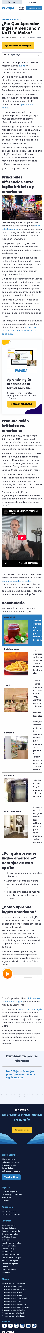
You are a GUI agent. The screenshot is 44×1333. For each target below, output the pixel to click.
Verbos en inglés (9, 1249)
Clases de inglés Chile (11, 1301)
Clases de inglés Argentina (13, 1292)
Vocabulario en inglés (11, 1243)
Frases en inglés (9, 1246)
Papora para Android (11, 1214)
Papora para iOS (9, 1211)
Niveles (5, 1266)
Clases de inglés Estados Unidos (16, 1298)
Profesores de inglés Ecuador (14, 1316)
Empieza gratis (22, 1130)
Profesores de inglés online (13, 1283)
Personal (11, 2)
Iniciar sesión (22, 8)
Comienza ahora (20, 404)
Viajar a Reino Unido (10, 1254)
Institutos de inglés (10, 1237)
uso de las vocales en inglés (16, 581)
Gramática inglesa (10, 1263)
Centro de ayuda (9, 1191)
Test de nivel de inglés (11, 1257)
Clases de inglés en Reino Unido (16, 1307)
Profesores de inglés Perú (13, 1313)
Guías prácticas (9, 1269)
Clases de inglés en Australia (14, 1289)
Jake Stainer (10, 38)
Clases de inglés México (12, 1295)
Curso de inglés (8, 1168)
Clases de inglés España (12, 1286)
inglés (22, 65)
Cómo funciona (8, 1159)
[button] (1, 1094)
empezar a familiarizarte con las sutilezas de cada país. (19, 330)
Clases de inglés (9, 1165)
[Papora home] (9, 8)
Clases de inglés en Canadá (14, 1304)
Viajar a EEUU (7, 1251)
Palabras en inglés (10, 1260)
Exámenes (6, 1272)
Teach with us (11, 1177)
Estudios (5, 1240)
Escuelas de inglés (10, 1234)
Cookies (5, 1200)
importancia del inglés (30, 1009)
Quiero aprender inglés (18, 45)
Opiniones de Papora (11, 1162)
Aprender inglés (11, 19)
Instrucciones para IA (11, 1171)
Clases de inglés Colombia (13, 1310)
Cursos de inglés (9, 1228)
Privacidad (6, 1197)
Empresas (32, 2)
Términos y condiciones (12, 1194)
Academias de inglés (11, 1231)
